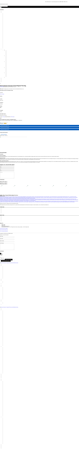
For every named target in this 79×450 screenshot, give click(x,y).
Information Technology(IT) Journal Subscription (17, 201)
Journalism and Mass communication (8, 42)
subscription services (51, 197)
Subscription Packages (4, 78)
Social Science (5, 337)
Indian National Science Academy (7, 354)
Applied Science (5, 395)
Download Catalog (4, 447)
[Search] (0, 7)
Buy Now (5, 123)
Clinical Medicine (5, 33)
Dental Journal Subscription (22, 199)
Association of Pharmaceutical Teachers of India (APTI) (10, 371)
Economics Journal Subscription (4, 197)
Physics (4, 276)
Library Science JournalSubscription (35, 197)
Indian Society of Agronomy (10, 62)
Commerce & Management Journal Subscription (40, 199)
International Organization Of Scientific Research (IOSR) (10, 427)
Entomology (5, 46)
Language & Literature (6, 271)
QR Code (4, 302)
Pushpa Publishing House (10, 70)
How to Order (3, 279)
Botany (4, 31)
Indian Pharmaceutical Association (11, 61)
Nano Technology (5, 36)
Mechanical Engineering (6, 294)
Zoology (4, 43)
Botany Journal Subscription (74, 199)
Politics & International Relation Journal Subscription (61, 197)
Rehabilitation (5, 41)
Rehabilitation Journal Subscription (27, 196)
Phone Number (2, 240)
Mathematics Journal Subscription (4, 198)
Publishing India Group (6, 438)
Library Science (5, 44)
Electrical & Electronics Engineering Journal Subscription (21, 200)
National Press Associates (10, 68)
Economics (4, 34)
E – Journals (3, 299)
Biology (4, 398)
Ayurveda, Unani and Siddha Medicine (8, 15)
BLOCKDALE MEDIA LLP (10, 55)
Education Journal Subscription (10, 196)
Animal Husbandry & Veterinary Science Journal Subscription (42, 201)
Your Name (1, 236)
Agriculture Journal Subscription (31, 198)
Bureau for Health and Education (11, 56)
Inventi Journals (9, 64)
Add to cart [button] (44, 190)
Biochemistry (5, 30)
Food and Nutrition (5, 38)
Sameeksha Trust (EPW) (10, 73)
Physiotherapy (5, 17)
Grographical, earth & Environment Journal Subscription (16, 197)
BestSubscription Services (66, 196)
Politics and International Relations (7, 16)
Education (4, 47)
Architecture (5, 14)
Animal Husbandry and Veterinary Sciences (9, 400)
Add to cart (1, 123)
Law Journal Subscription (32, 200)
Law (3, 23)
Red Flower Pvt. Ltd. (9, 71)
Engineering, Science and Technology (8, 21)
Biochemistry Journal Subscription (44, 196)
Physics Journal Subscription (59, 196)
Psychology (4, 29)
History (4, 334)
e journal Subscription (52, 196)
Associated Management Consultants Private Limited (13, 54)
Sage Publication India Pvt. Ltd (11, 72)
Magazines (3, 444)
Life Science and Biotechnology (7, 39)
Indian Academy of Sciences (10, 60)
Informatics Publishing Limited (11, 63)
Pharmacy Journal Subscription (36, 196)
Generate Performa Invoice (6, 260)
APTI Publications (9, 52)
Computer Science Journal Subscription (5, 201)
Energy (4, 331)
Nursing (4, 28)
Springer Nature (5, 363)
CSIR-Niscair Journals (9, 57)
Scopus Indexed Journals (3, 196)
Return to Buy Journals (9, 259)
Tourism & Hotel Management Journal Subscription (6, 200)
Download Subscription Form (5, 125)
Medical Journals (5, 26)
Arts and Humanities (6, 24)
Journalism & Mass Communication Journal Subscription (10, 199)
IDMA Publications (9, 59)
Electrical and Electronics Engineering (8, 20)
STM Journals (8, 75)
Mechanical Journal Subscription (30, 199)
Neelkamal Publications (6, 364)
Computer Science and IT (6, 19)
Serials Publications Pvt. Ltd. (10, 74)
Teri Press (8, 76)
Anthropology (5, 383)
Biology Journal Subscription (51, 199)
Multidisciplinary (5, 27)
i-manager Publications (10, 58)
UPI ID (4, 282)
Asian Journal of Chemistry (10, 53)
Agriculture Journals (6, 13)
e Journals (3, 79)
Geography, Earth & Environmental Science (9, 22)
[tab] (1, 154)
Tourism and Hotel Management (7, 340)
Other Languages (5, 48)
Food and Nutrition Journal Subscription (29, 201)
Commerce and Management (7, 45)
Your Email (1, 238)
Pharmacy (4, 335)
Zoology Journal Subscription (19, 196)
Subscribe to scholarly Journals (45, 197)
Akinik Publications (5, 348)
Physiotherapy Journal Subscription (22, 198)
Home (1, 86)
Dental (4, 343)
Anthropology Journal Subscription (72, 197)
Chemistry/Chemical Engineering (7, 32)
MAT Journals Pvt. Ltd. (6, 360)
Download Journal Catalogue (5, 127)
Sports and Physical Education (7, 35)
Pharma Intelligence (9, 69)
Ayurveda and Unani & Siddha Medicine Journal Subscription (65, 201)
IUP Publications (9, 65)
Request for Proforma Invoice (5, 129)
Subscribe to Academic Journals (13, 198)
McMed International (9, 67)
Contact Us (3, 80)
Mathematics (5, 25)
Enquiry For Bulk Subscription (3, 132)
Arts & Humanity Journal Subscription (60, 199)
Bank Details (5, 281)
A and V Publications (9, 50)
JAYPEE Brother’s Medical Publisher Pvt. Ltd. (9, 366)
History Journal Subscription (27, 197)
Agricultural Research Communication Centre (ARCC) (14, 51)
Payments (3, 280)
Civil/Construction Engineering (7, 18)
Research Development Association (8, 368)
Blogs (2, 81)
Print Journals (3, 265)
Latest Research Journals (73, 196)
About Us (3, 285)
